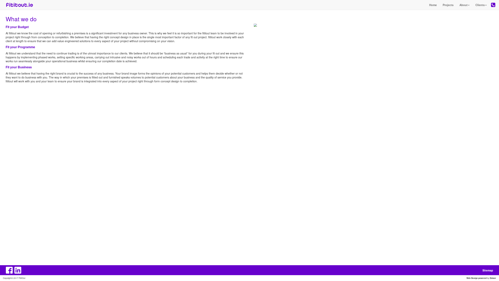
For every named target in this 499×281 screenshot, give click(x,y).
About (463, 5)
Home (433, 5)
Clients (480, 5)
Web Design (472, 278)
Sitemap (487, 270)
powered (482, 278)
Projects (448, 5)
